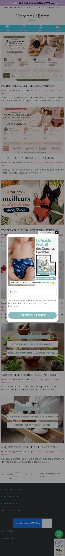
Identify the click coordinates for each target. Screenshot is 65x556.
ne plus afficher (48, 232)
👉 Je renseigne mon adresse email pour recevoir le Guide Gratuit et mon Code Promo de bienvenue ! (32, 303)
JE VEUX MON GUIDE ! (32, 315)
